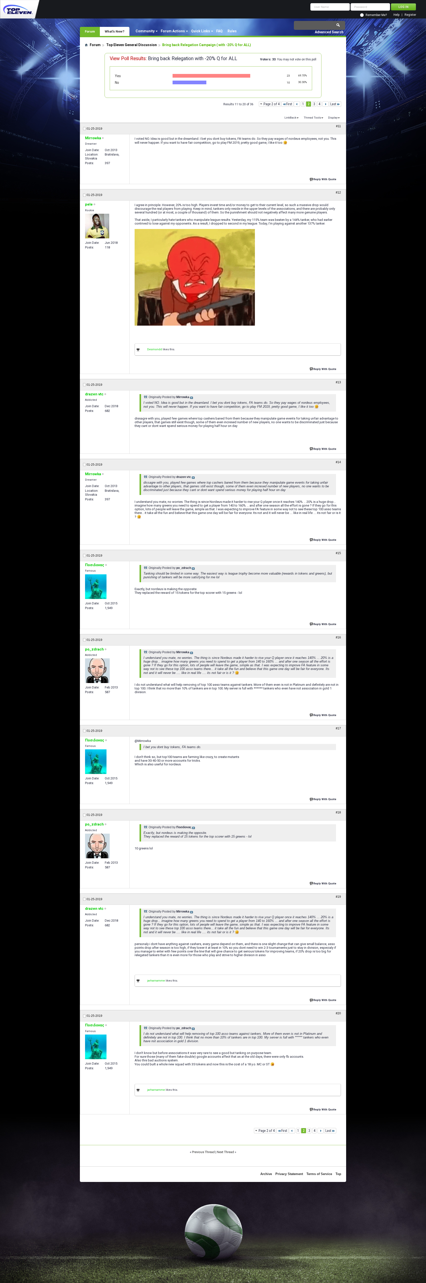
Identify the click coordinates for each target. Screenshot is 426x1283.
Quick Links (200, 31)
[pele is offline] (97, 226)
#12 (338, 192)
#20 (338, 1013)
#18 (338, 812)
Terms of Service (319, 1174)
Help (396, 15)
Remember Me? (376, 15)
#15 (338, 553)
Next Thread (225, 1152)
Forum (90, 31)
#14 (338, 462)
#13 (338, 382)
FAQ (219, 31)
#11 (338, 126)
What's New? (114, 31)
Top (338, 1174)
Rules (232, 31)
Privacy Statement (289, 1174)
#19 (338, 896)
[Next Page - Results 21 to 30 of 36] (325, 104)
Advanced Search (329, 32)
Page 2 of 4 (272, 104)
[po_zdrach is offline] (97, 670)
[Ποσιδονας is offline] (95, 586)
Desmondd (154, 349)
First (289, 104)
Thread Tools (312, 117)
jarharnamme (156, 980)
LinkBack (290, 117)
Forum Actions (173, 31)
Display (332, 117)
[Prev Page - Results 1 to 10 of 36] (297, 104)
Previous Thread (203, 1152)
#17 (338, 728)
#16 (338, 637)
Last (333, 104)
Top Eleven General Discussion (131, 45)
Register (410, 15)
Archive (266, 1174)
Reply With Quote (324, 179)
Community (145, 31)
